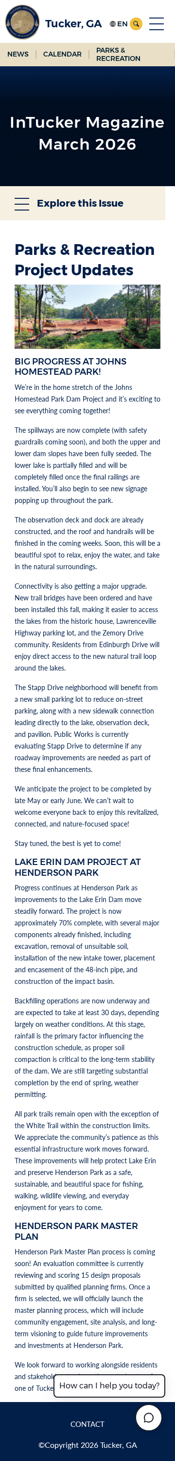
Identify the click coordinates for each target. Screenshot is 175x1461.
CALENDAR (62, 54)
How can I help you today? (109, 1385)
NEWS (18, 54)
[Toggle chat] (148, 1417)
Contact (87, 1424)
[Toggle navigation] (156, 24)
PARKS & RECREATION (118, 54)
